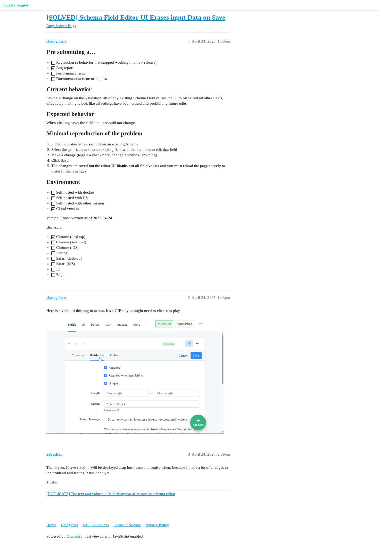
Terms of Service (127, 525)
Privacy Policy (157, 525)
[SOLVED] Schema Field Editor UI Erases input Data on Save (135, 17)
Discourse (75, 536)
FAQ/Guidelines (96, 525)
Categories (69, 525)
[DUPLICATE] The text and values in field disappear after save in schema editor (110, 494)
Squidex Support (16, 5)
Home (51, 525)
